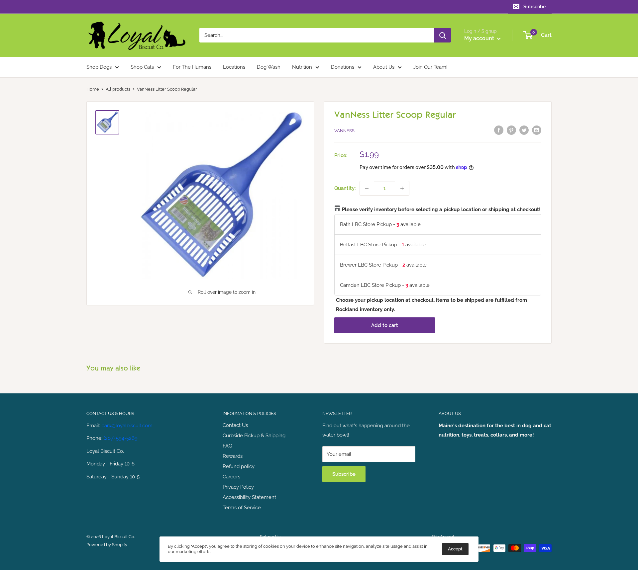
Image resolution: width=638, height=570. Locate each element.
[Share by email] (536, 130)
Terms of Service (242, 508)
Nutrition (302, 67)
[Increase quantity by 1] (402, 188)
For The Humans (192, 67)
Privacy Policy (238, 487)
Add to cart (384, 325)
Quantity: (345, 188)
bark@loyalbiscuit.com (127, 426)
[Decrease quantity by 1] (367, 188)
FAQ (227, 446)
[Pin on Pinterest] (511, 130)
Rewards (233, 456)
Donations (342, 67)
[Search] (442, 35)
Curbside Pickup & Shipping (254, 436)
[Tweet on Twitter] (524, 130)
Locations (234, 67)
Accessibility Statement (249, 497)
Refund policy (239, 466)
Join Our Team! (430, 67)
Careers (231, 477)
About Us (383, 67)
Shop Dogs (99, 67)
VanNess (344, 130)
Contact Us (235, 425)
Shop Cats (142, 67)
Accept (455, 548)
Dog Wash (268, 67)
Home (92, 89)
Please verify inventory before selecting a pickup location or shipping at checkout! (441, 209)
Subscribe (534, 6)
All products (118, 89)
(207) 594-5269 (121, 438)
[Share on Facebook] (498, 130)
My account (479, 38)
